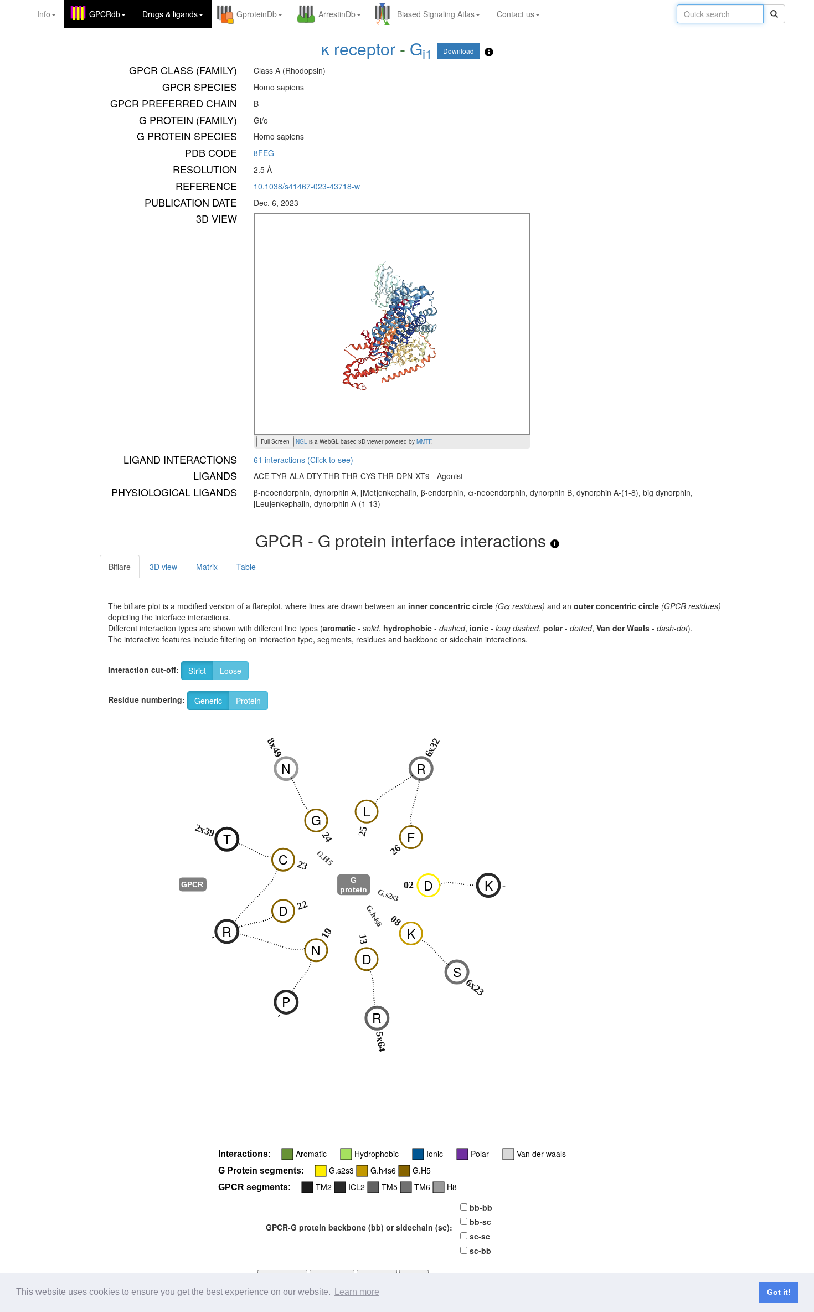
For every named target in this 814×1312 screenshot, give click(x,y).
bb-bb (481, 1207)
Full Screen (275, 441)
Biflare (120, 566)
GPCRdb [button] (104, 13)
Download (458, 50)
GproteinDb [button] (256, 13)
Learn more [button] (356, 1291)
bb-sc (480, 1221)
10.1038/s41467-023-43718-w (307, 186)
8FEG (264, 152)
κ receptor (358, 48)
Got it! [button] (779, 1292)
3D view (163, 566)
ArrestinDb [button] (337, 13)
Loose (230, 670)
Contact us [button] (515, 13)
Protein (248, 700)
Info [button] (43, 13)
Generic (208, 700)
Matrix (207, 566)
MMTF (423, 441)
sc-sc (480, 1236)
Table (246, 566)
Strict (197, 670)
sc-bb (480, 1250)
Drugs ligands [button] (170, 13)
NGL (300, 441)
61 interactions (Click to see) (303, 459)
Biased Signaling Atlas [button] (436, 13)
